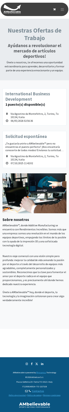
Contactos (38, 391)
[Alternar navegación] (62, 9)
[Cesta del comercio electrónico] (54, 9)
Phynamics (41, 372)
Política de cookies (34, 395)
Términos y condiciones (51, 395)
